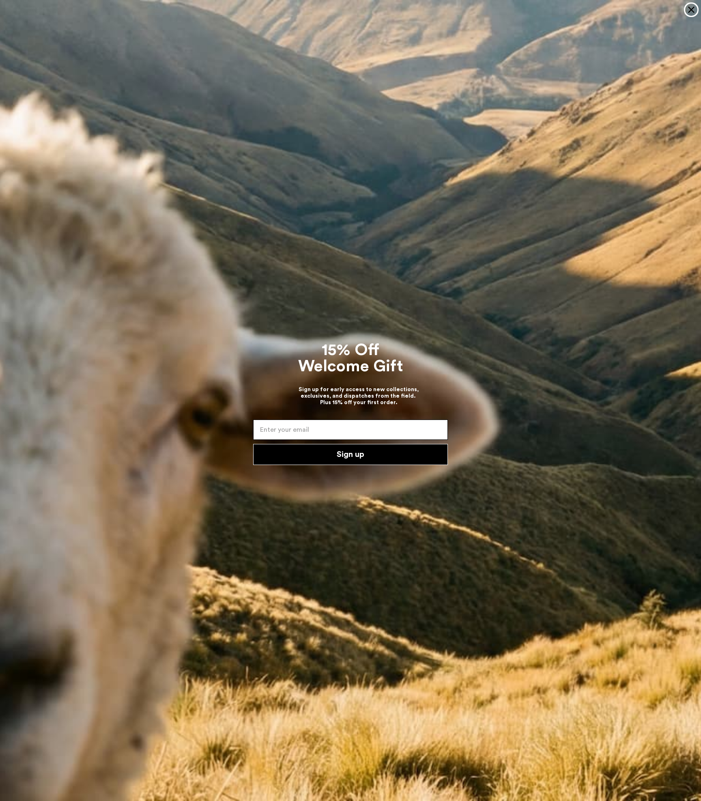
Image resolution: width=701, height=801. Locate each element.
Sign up (350, 454)
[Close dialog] (691, 9)
